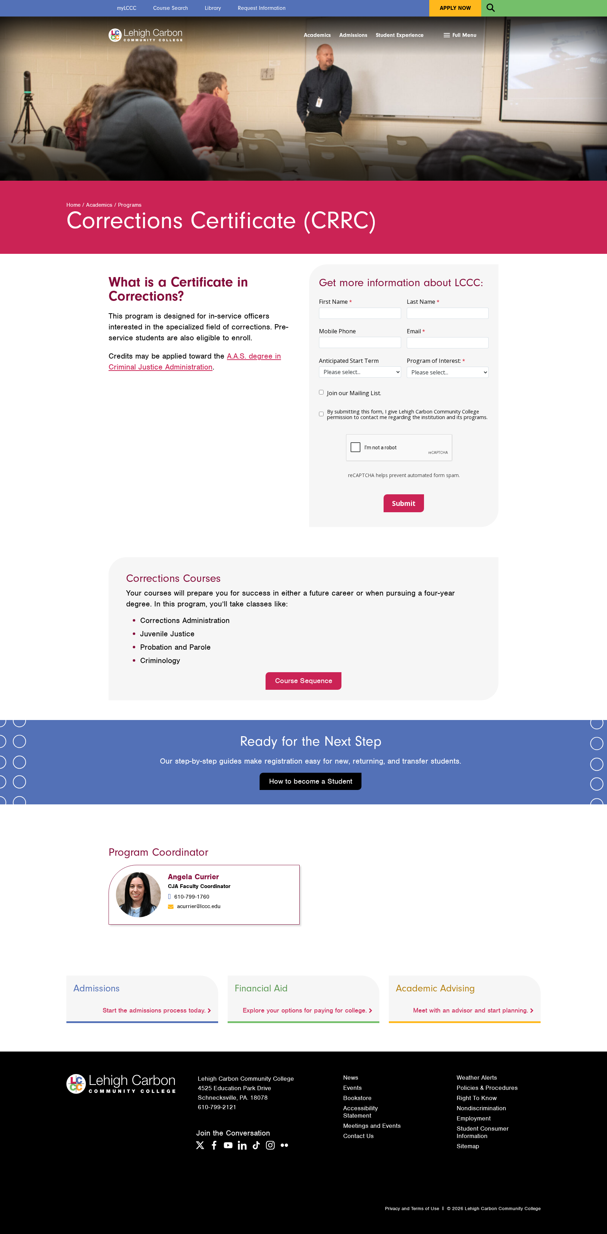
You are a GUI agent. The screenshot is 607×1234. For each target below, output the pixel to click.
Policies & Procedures (487, 1088)
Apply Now (455, 8)
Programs (130, 204)
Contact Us (358, 1136)
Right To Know (477, 1098)
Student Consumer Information (483, 1132)
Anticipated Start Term (349, 361)
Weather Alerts (477, 1077)
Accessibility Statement (360, 1111)
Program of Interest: (434, 361)
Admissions (353, 35)
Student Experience (400, 35)
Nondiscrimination (481, 1108)
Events (352, 1088)
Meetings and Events (372, 1126)
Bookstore (357, 1098)
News (350, 1077)
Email (414, 331)
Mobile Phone (337, 331)
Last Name (421, 302)
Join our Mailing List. (354, 393)
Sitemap (468, 1146)
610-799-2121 (217, 1107)
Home (73, 204)
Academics (317, 35)
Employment (474, 1118)
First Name (333, 302)
